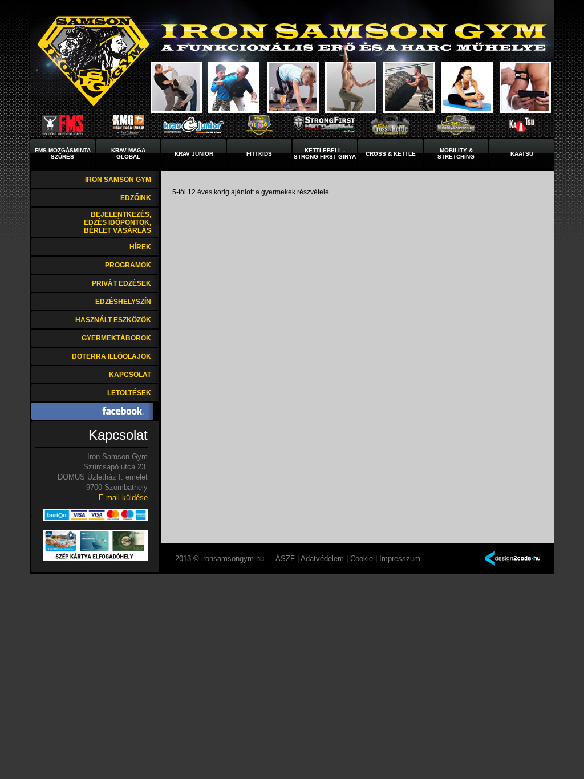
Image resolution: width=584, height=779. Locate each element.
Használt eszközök (113, 320)
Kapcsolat (130, 375)
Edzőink (135, 198)
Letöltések (129, 393)
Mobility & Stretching (455, 153)
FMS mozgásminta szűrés (63, 153)
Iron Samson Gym (118, 180)
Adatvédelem (322, 558)
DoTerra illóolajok (111, 356)
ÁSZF (285, 558)
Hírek (140, 247)
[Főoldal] (93, 61)
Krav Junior (194, 154)
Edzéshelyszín (123, 302)
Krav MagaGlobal (128, 153)
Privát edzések (121, 283)
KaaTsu (521, 154)
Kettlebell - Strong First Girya (325, 153)
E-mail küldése (123, 497)
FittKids (259, 154)
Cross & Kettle (391, 154)
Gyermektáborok (116, 338)
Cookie (361, 558)
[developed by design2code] (512, 559)
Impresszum (399, 558)
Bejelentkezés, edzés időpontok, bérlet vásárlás (117, 222)
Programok (128, 265)
